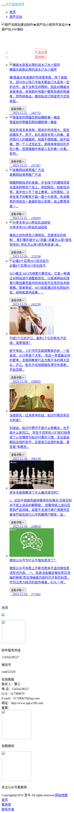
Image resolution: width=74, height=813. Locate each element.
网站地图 (61, 795)
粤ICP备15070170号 (24, 707)
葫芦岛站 (15, 17)
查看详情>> (17, 109)
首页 (12, 12)
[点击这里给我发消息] (3, 615)
